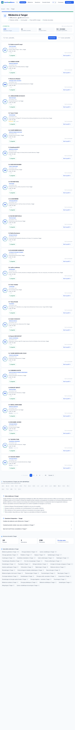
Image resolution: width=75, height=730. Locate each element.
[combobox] (65, 37)
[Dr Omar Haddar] (37, 290)
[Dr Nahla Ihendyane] (37, 239)
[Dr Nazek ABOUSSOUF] (37, 342)
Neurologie (11, 183)
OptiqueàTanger (39, 555)
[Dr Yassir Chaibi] (37, 119)
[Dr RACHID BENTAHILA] (37, 222)
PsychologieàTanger (60, 579)
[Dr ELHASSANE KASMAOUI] (37, 256)
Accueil (3, 9)
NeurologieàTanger (63, 573)
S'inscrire (68, 2)
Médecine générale (13, 63)
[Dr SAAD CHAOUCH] (37, 325)
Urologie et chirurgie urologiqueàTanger (61, 564)
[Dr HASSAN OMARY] (37, 463)
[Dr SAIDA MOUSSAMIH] (37, 170)
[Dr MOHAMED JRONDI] (37, 428)
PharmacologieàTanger (32, 573)
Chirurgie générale (13, 200)
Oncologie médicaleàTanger (10, 576)
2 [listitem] (33, 475)
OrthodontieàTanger (27, 567)
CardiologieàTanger (8, 558)
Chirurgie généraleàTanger (10, 555)
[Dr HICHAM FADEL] (37, 187)
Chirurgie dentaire (13, 424)
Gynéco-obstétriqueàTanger (48, 551)
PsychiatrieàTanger (24, 564)
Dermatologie (12, 115)
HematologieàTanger (65, 582)
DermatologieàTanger (9, 564)
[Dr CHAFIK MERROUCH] (37, 136)
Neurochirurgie (12, 46)
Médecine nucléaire (13, 149)
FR (53, 2)
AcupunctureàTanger (64, 576)
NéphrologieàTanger (42, 567)
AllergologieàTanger (8, 585)
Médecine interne (13, 320)
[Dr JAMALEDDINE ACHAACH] (37, 102)
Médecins (30, 2)
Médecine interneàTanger (57, 567)
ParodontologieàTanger (48, 573)
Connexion (61, 2)
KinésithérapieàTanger (27, 576)
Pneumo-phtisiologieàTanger (53, 561)
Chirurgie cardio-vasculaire (15, 80)
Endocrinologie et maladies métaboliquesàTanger (31, 570)
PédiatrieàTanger (26, 555)
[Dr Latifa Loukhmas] (37, 273)
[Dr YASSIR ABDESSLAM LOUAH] (37, 359)
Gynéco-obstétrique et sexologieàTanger (28, 585)
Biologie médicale (13, 235)
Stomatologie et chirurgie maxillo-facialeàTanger (15, 579)
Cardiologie (11, 286)
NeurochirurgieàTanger (53, 570)
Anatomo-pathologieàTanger (10, 567)
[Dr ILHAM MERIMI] (37, 205)
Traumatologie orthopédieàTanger (12, 561)
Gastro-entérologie (13, 166)
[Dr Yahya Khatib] (37, 308)
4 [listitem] (39, 475)
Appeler (13, 55)
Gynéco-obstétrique (13, 338)
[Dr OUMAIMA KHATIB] (37, 376)
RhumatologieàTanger (8, 570)
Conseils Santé (46, 2)
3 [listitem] (36, 475)
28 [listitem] (45, 475)
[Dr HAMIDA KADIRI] (37, 67)
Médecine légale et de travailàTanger (12, 573)
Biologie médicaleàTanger (40, 564)
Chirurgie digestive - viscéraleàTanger (40, 579)
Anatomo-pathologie (13, 355)
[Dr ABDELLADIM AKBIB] (37, 410)
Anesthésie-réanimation (14, 441)
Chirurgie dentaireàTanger (29, 551)
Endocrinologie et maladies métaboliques (18, 372)
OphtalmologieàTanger (55, 555)
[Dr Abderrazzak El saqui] (37, 50)
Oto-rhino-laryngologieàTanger (33, 561)
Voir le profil (66, 55)
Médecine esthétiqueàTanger (48, 582)
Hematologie (12, 269)
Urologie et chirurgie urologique (16, 252)
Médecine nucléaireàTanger (10, 582)
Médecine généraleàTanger (10, 551)
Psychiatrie (11, 303)
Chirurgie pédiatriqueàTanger (29, 582)
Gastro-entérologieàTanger (46, 558)
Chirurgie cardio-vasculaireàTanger (46, 576)
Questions (37, 2)
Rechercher (22, 2)
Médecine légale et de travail (15, 132)
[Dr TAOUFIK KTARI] (37, 445)
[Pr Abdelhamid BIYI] (37, 153)
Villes (8, 9)
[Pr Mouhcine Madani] (37, 84)
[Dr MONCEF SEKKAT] (37, 393)
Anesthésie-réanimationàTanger (26, 558)
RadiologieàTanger (63, 558)
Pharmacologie (12, 217)
